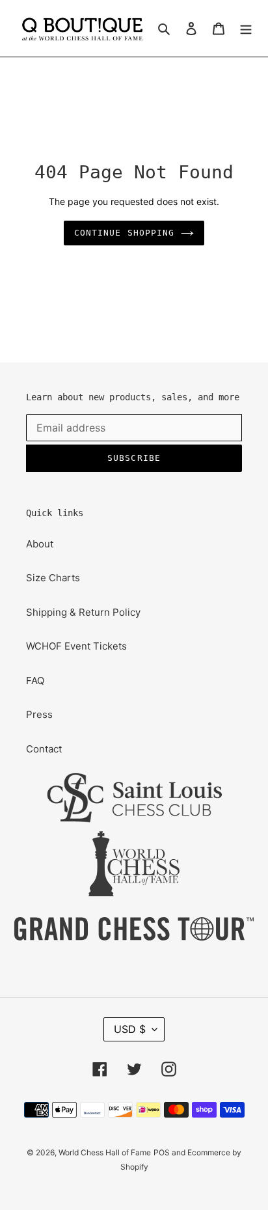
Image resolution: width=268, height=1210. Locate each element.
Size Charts (53, 577)
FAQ (35, 680)
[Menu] (246, 28)
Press (39, 714)
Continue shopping (124, 233)
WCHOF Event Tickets (76, 646)
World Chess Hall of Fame (105, 1152)
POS (162, 1152)
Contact (44, 749)
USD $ (130, 1029)
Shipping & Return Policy (83, 612)
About (39, 544)
